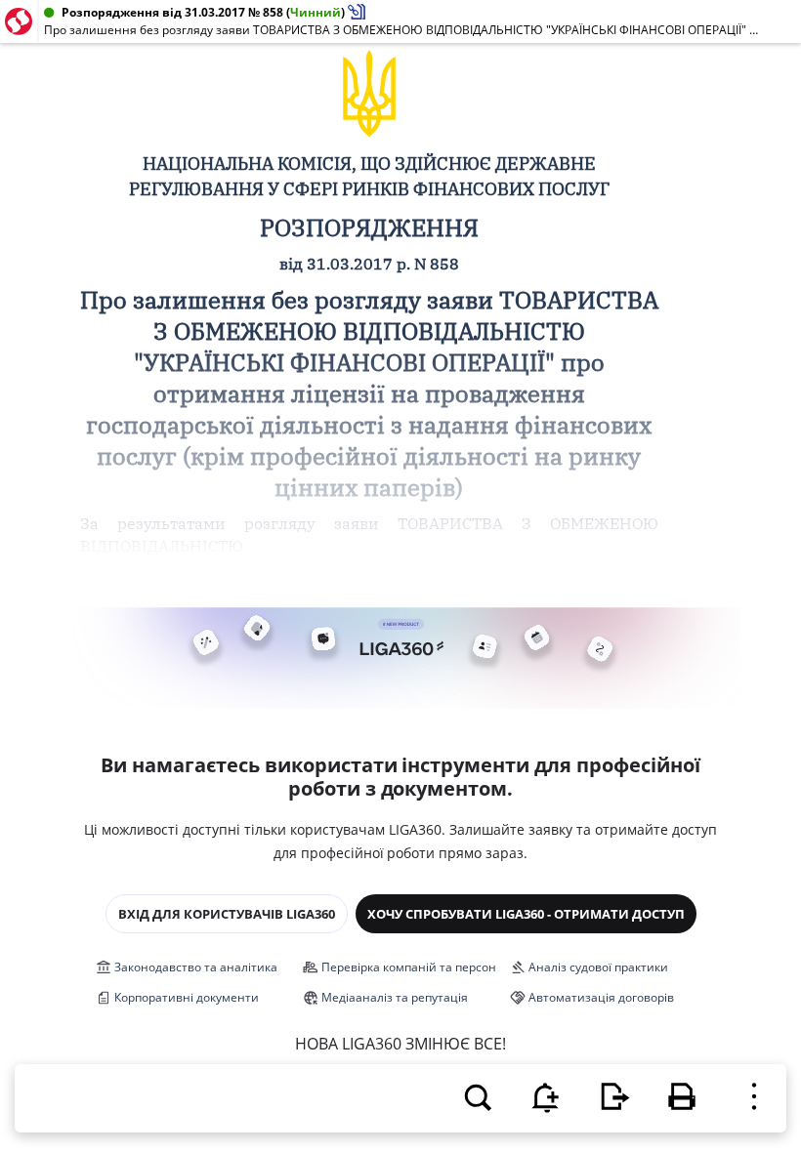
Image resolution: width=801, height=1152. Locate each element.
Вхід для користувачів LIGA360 (226, 914)
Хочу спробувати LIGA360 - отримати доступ (526, 914)
